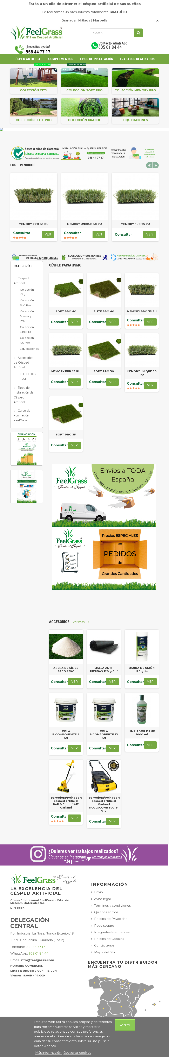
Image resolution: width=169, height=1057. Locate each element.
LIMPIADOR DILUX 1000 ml (142, 732)
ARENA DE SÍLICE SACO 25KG (65, 669)
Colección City (33, 90)
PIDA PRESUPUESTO (70, 67)
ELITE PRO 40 (104, 311)
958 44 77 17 (35, 947)
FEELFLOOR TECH (26, 376)
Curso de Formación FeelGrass (22, 415)
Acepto (125, 1025)
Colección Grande (84, 120)
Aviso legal (102, 899)
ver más (79, 622)
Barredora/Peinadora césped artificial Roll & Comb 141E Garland (66, 802)
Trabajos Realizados (137, 59)
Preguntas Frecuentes (111, 932)
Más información (48, 1053)
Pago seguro (104, 925)
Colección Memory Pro (135, 90)
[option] (33, 207)
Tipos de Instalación (96, 59)
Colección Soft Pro (84, 90)
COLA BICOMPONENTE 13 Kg (104, 734)
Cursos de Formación (31, 67)
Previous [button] (149, 165)
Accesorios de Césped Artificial (23, 362)
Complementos (60, 59)
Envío (98, 892)
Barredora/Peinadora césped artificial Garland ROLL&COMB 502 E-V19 (104, 804)
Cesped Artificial (21, 280)
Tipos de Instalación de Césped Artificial (24, 395)
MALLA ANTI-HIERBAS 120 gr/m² (104, 669)
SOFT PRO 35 (66, 434)
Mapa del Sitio (105, 952)
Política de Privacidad (111, 919)
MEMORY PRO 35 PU (33, 224)
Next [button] (156, 165)
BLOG (94, 69)
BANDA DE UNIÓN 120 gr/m (142, 669)
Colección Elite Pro (34, 120)
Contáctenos (104, 945)
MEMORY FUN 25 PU (135, 224)
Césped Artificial (27, 59)
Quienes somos (106, 912)
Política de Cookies (109, 939)
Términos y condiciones (112, 905)
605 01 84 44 (38, 953)
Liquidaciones (135, 120)
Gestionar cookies (77, 1053)
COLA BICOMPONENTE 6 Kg (66, 734)
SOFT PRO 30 (104, 371)
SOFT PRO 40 (66, 311)
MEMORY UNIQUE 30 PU (84, 224)
